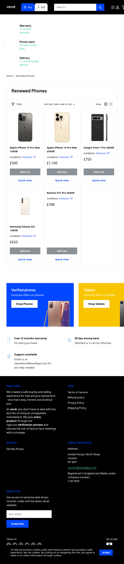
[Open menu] (112, 7)
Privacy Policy (76, 403)
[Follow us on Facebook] (8, 545)
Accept (106, 552)
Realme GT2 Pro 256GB (60, 192)
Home (9, 75)
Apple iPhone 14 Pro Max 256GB (62, 149)
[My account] (117, 7)
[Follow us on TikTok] (33, 545)
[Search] (100, 7)
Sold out (25, 172)
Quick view (25, 180)
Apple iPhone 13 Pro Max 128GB (25, 149)
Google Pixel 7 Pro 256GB (99, 147)
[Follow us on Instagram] (21, 545)
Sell (43, 7)
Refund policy (76, 397)
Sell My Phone (15, 449)
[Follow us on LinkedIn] (39, 545)
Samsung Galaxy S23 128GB (22, 228)
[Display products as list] (111, 104)
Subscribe (17, 524)
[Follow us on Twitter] (15, 545)
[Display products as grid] (105, 104)
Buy (30, 7)
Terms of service (78, 392)
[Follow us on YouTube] (27, 545)
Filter (19, 104)
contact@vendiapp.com (82, 467)
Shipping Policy (77, 408)
